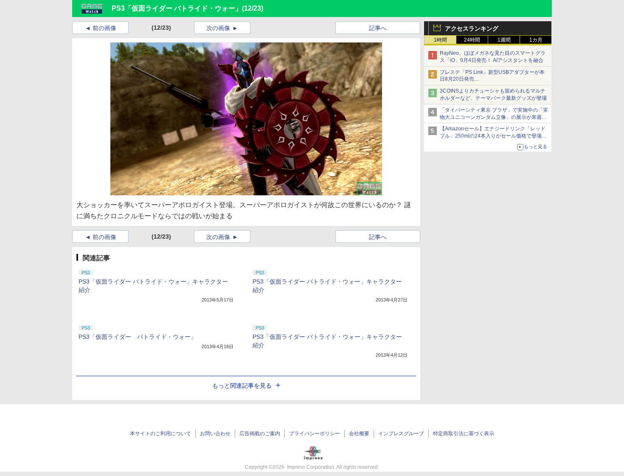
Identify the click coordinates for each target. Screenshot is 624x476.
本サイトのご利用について (160, 434)
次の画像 (218, 28)
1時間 (440, 40)
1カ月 (535, 40)
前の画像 (104, 28)
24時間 (472, 40)
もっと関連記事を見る (242, 385)
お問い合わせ (215, 434)
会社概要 (359, 434)
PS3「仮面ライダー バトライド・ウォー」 (177, 8)
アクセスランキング (471, 28)
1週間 (504, 40)
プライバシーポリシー (314, 434)
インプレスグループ (401, 434)
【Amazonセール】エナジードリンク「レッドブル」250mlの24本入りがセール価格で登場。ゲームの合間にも (493, 136)
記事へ (378, 28)
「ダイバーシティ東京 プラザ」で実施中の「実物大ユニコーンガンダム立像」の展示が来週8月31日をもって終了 (494, 117)
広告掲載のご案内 (259, 434)
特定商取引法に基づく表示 (463, 434)
